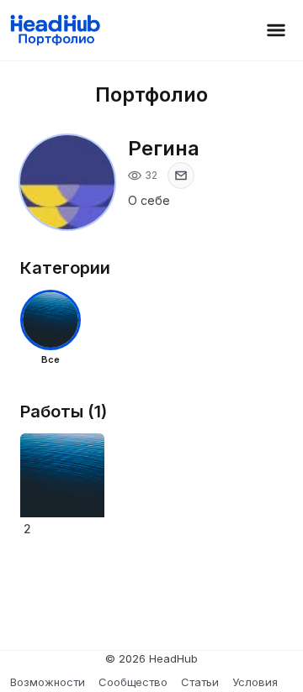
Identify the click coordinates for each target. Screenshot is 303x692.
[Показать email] (180, 175)
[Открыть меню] (276, 30)
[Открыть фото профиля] (67, 182)
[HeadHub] (54, 30)
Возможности (47, 682)
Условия (255, 682)
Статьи (200, 682)
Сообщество (132, 682)
